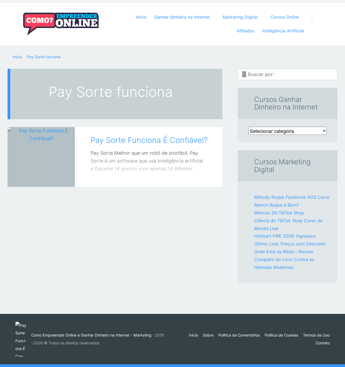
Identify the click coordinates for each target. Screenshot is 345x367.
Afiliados (245, 30)
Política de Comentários (239, 335)
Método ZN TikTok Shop (279, 212)
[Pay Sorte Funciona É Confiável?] (41, 149)
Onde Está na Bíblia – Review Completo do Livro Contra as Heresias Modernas (284, 259)
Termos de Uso (316, 335)
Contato (323, 343)
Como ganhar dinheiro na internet (35, 177)
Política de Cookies (281, 335)
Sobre (208, 335)
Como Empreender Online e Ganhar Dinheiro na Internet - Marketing (91, 335)
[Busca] (315, 12)
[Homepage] (61, 24)
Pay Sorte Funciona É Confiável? (149, 140)
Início (141, 17)
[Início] (23, 339)
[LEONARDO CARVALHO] (48, 176)
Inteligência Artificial (283, 30)
